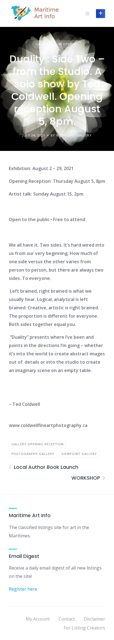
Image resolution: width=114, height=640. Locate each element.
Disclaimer (94, 619)
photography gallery (32, 454)
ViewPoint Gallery (79, 454)
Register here (23, 589)
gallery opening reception (37, 444)
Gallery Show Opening (57, 44)
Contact (67, 619)
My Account (38, 619)
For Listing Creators (84, 628)
